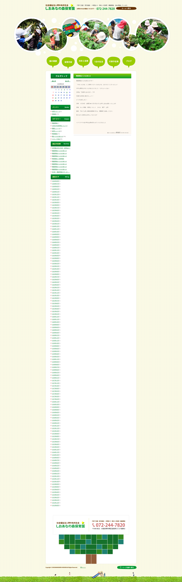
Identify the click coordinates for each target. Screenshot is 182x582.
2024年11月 (55, 229)
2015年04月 (55, 444)
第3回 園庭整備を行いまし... (61, 172)
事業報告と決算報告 (58, 159)
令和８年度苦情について (59, 126)
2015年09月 (55, 433)
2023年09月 (55, 255)
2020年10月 (55, 322)
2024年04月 (55, 245)
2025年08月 (55, 205)
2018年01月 (55, 378)
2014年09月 (55, 457)
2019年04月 (55, 354)
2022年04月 (55, 284)
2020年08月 (55, 324)
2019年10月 (55, 343)
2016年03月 (55, 417)
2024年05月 (55, 242)
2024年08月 (55, 237)
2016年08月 (55, 409)
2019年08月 (55, 346)
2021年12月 (55, 290)
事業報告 (54, 134)
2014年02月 (55, 471)
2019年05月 (55, 351)
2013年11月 (55, 479)
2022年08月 (55, 274)
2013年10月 (55, 481)
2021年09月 (55, 298)
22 (55, 98)
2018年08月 (55, 364)
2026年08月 (55, 181)
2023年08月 (55, 258)
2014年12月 (55, 449)
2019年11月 (55, 340)
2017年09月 (55, 388)
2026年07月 (55, 183)
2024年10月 (55, 231)
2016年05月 (55, 415)
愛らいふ (83, 567)
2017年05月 (55, 391)
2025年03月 (55, 218)
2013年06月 (55, 489)
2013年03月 (55, 495)
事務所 (54, 114)
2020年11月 (55, 319)
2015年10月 (55, 431)
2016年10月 (55, 404)
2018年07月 (55, 367)
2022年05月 (55, 282)
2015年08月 (55, 436)
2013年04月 (55, 492)
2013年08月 (55, 487)
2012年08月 (55, 505)
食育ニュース (56, 131)
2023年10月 (55, 253)
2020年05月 (55, 330)
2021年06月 (55, 303)
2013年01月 (55, 500)
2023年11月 (55, 250)
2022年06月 (55, 279)
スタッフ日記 (56, 139)
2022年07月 (55, 277)
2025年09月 (55, 202)
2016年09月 (55, 407)
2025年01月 (55, 223)
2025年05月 (55, 213)
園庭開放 (54, 123)
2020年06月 (55, 327)
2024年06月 (55, 239)
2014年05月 (55, 465)
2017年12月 (55, 380)
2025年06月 (55, 210)
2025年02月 (55, 221)
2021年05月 (55, 306)
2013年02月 (55, 497)
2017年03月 (55, 396)
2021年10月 (55, 295)
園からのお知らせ (57, 136)
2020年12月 (55, 316)
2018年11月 (55, 359)
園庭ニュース (56, 128)
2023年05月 (55, 263)
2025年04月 (55, 215)
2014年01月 (55, 473)
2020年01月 (55, 335)
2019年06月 (55, 348)
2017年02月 (55, 399)
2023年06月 (55, 261)
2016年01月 (55, 423)
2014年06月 (55, 463)
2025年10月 (55, 199)
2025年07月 (55, 207)
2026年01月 (55, 191)
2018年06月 (55, 370)
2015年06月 (55, 441)
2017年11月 (55, 383)
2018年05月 (55, 372)
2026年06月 (55, 186)
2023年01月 (55, 266)
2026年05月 (55, 189)
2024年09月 (55, 234)
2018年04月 (55, 375)
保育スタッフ (56, 111)
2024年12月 (55, 226)
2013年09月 (55, 484)
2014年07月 (55, 460)
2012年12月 (55, 502)
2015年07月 (55, 439)
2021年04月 (55, 308)
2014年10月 (55, 455)
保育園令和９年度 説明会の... (61, 148)
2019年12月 (55, 338)
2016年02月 (55, 420)
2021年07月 (55, 300)
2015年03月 (55, 447)
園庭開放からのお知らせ (59, 151)
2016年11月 (55, 401)
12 (66, 92)
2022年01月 (55, 287)
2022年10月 (55, 269)
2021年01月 (55, 314)
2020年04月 (55, 332)
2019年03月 (55, 356)
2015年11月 (55, 428)
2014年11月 (55, 452)
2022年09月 (55, 271)
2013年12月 (55, 476)
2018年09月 (55, 362)
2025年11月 (55, 197)
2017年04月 (55, 393)
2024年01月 (55, 247)
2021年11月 (55, 292)
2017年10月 (55, 386)
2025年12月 (55, 194)
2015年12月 (55, 425)
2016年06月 (55, 412)
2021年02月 (55, 311)
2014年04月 (55, 468)
